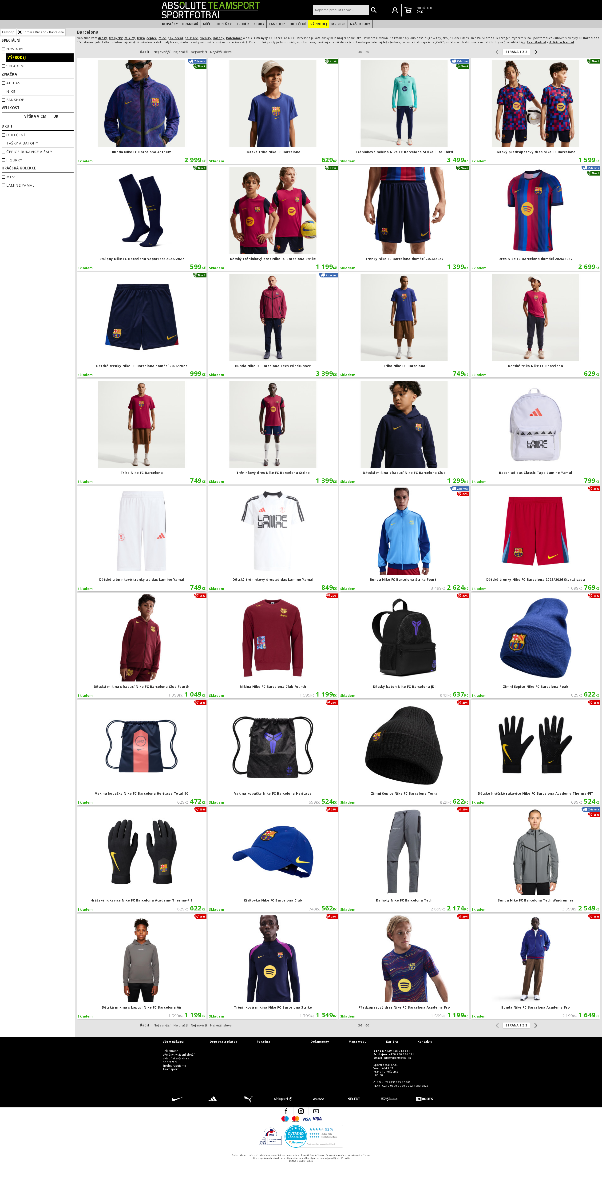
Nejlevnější (162, 52)
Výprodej (318, 24)
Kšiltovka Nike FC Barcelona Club (273, 859)
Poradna (263, 1042)
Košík (408, 10)
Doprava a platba (224, 1042)
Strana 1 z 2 (516, 52)
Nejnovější (199, 52)
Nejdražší (181, 52)
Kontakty (425, 1042)
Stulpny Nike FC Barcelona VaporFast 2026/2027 (142, 218)
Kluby (258, 24)
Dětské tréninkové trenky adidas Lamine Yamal (142, 538)
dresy (102, 38)
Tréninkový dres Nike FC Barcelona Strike (273, 432)
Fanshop (277, 24)
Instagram (301, 1111)
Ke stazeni (170, 1062)
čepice (152, 38)
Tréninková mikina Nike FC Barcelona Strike (273, 966)
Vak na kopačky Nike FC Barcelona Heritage (273, 752)
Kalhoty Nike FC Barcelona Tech (404, 859)
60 (367, 52)
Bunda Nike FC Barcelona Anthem (142, 111)
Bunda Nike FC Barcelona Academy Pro (536, 966)
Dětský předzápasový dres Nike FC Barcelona (536, 111)
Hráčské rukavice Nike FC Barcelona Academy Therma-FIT (142, 859)
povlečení (175, 38)
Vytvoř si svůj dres (176, 1058)
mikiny (129, 38)
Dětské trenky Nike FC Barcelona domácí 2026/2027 (142, 325)
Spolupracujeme (174, 1066)
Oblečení (297, 24)
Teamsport (170, 1069)
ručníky (205, 38)
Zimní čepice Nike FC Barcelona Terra (404, 752)
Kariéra (392, 1042)
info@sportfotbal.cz (397, 1057)
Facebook (286, 1111)
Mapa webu (358, 1042)
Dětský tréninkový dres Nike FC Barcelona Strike (273, 218)
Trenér (242, 24)
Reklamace (170, 1051)
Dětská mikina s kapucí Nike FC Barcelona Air (142, 966)
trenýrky (116, 38)
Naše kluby (360, 24)
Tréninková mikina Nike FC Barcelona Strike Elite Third (404, 111)
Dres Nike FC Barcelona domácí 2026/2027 (536, 218)
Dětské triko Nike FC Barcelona (273, 111)
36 (360, 52)
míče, (162, 38)
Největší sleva (221, 52)
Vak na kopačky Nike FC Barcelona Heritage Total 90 (142, 752)
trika (141, 38)
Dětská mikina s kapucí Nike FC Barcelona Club (404, 432)
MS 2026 (338, 24)
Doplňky (223, 24)
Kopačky (170, 24)
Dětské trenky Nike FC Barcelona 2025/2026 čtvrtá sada (536, 538)
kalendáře (234, 38)
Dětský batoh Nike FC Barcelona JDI (404, 645)
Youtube (316, 1111)
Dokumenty (320, 1042)
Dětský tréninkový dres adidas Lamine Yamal (273, 538)
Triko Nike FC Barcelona (404, 325)
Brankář (190, 24)
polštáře (191, 38)
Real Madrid (536, 42)
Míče (207, 24)
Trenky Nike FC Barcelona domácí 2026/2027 (404, 218)
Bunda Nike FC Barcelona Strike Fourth (404, 538)
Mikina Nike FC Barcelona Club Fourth (273, 645)
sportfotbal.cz (236, 10)
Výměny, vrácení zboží (178, 1055)
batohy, (219, 38)
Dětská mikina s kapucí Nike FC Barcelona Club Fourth (142, 645)
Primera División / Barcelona (43, 32)
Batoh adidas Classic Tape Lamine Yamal (536, 432)
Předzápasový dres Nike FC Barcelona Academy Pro (404, 966)
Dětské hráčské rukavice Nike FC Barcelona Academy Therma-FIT (536, 752)
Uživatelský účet (395, 10)
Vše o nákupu (173, 1042)
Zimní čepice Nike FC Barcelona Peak (536, 645)
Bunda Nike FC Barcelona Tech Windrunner (273, 325)
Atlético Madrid (561, 42)
